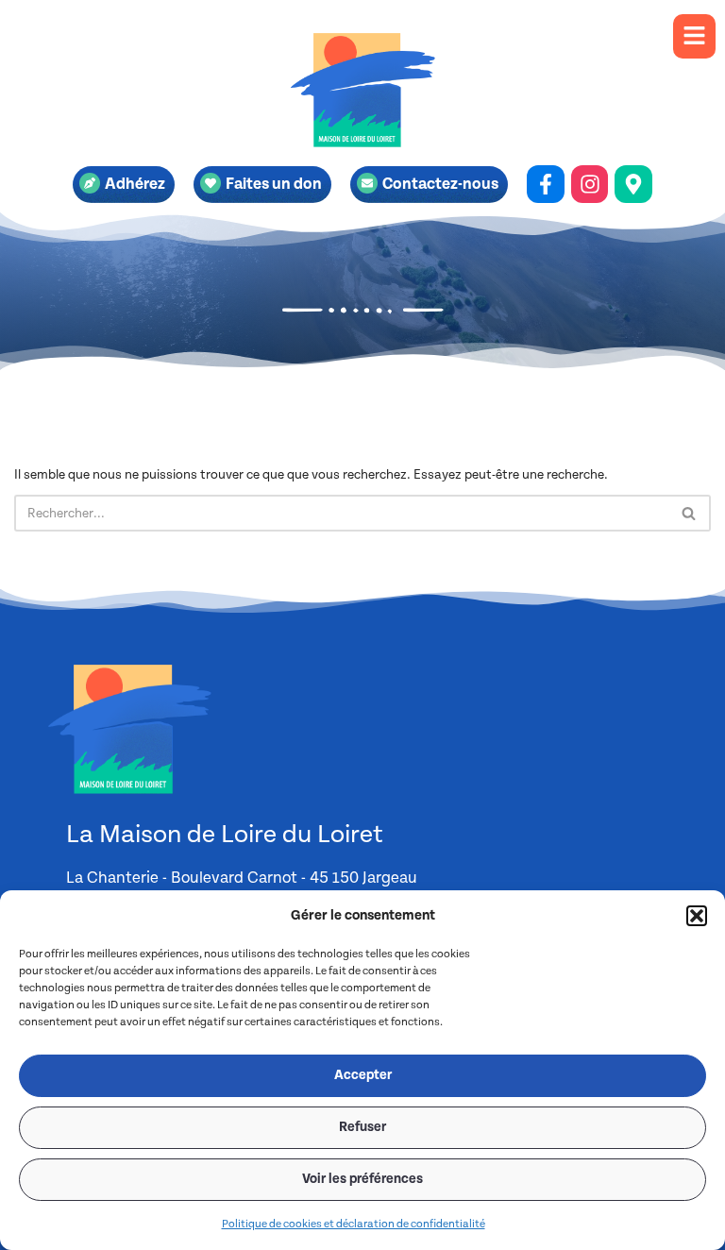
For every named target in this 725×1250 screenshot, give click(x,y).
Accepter (363, 1075)
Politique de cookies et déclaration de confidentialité (353, 1224)
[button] (696, 915)
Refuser (362, 1127)
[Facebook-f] (546, 184)
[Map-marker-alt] (633, 184)
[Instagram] (590, 184)
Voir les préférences (362, 1179)
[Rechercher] (689, 513)
